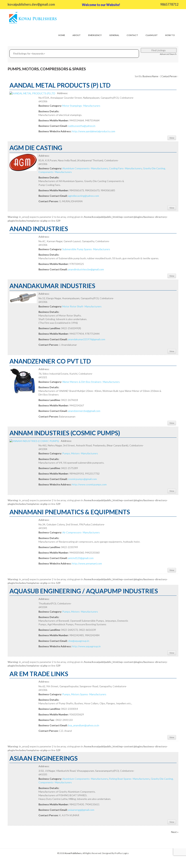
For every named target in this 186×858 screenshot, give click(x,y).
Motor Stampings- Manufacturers (81, 105)
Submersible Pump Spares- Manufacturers (86, 249)
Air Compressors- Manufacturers (81, 532)
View (171, 138)
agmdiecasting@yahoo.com (83, 195)
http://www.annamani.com (87, 563)
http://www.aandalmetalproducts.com (93, 131)
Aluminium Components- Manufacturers (85, 168)
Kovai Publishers (73, 853)
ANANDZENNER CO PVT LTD (50, 361)
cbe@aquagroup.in (78, 640)
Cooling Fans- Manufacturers (125, 168)
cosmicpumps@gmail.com (82, 479)
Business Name (150, 76)
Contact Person (169, 76)
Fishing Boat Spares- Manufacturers (129, 778)
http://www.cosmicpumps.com (89, 484)
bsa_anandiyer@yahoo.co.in (83, 725)
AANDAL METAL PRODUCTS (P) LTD (59, 85)
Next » (174, 831)
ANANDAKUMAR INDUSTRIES (52, 285)
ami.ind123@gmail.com (81, 558)
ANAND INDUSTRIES (38, 228)
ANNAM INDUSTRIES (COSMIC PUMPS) (64, 433)
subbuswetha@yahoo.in (81, 125)
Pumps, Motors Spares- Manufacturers (84, 694)
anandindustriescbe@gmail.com (86, 269)
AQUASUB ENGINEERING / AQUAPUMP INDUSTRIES (83, 591)
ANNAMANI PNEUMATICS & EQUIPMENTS (69, 512)
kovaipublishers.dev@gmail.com (31, 4)
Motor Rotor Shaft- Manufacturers (82, 306)
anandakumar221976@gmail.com (86, 339)
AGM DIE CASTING (35, 147)
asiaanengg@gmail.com (81, 809)
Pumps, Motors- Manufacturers (80, 453)
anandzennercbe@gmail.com (84, 410)
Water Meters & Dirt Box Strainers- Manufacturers (91, 381)
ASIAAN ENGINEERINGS (43, 758)
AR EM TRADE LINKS (38, 673)
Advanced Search (168, 54)
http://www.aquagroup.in (86, 646)
